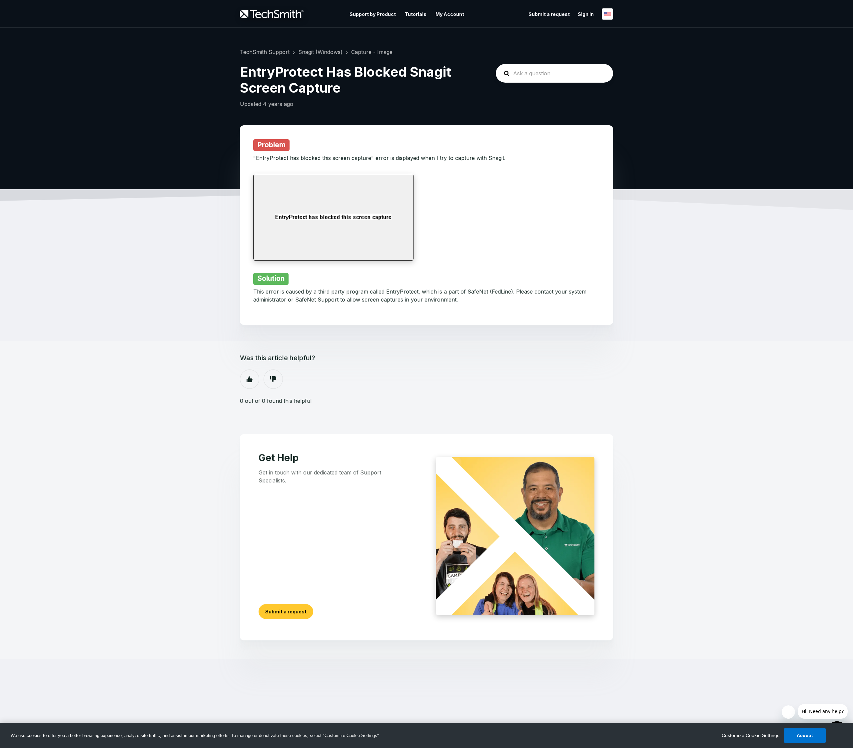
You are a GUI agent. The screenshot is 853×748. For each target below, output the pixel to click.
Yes (249, 379)
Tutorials (415, 14)
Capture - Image (372, 52)
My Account (449, 14)
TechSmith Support (265, 52)
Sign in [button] (586, 14)
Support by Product (373, 14)
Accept (805, 735)
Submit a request (549, 14)
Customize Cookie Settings (751, 735)
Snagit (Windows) (320, 52)
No (273, 379)
